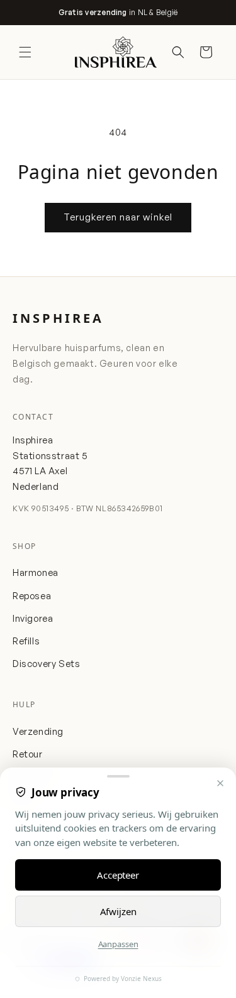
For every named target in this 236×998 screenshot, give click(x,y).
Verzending (38, 731)
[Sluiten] (220, 783)
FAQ (21, 799)
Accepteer (118, 875)
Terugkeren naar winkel (118, 217)
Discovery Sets (46, 663)
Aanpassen (118, 944)
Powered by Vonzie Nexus (122, 978)
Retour (28, 753)
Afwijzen (118, 911)
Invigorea (33, 618)
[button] (25, 52)
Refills (26, 640)
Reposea (32, 595)
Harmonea (36, 572)
